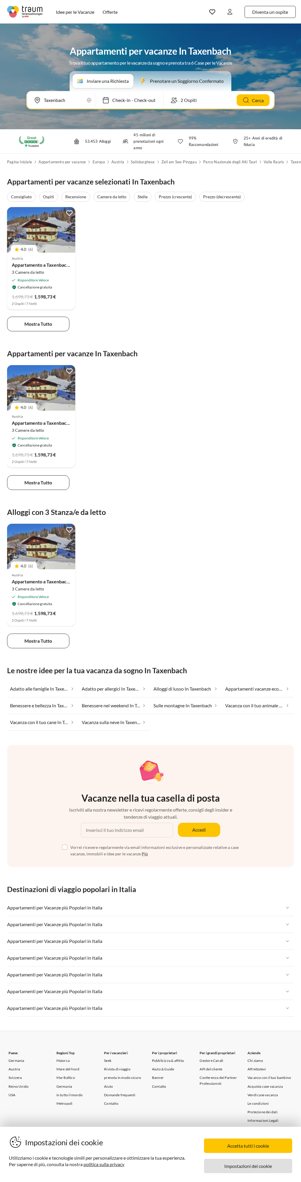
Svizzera (15, 1077)
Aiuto (108, 1086)
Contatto (111, 1103)
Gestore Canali (211, 1060)
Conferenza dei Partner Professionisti (218, 1080)
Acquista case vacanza (265, 1086)
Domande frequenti (119, 1095)
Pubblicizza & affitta (168, 1060)
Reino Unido (19, 1086)
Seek (107, 1060)
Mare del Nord (68, 1069)
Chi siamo (255, 1060)
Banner (158, 1077)
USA (12, 1095)
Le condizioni (258, 1103)
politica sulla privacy (103, 1164)
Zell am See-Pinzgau (179, 161)
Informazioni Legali (263, 1120)
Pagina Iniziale (19, 161)
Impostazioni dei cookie (248, 1166)
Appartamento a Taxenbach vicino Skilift (54, 265)
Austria (117, 161)
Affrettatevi (257, 1069)
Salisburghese (143, 161)
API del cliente (211, 1069)
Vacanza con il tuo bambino (269, 1077)
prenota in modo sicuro (122, 1077)
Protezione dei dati (262, 1112)
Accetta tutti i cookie (248, 1146)
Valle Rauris (274, 161)
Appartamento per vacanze (62, 161)
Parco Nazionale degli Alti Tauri (230, 161)
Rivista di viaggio (117, 1069)
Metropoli (64, 1103)
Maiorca (63, 1060)
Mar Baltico (65, 1077)
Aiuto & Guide (163, 1069)
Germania (16, 1060)
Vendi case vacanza (263, 1095)
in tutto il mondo (69, 1095)
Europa (99, 161)
